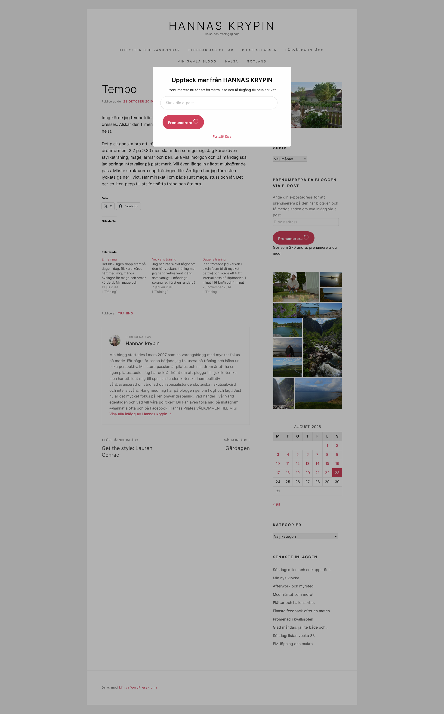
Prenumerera (180, 122)
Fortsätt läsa (222, 136)
